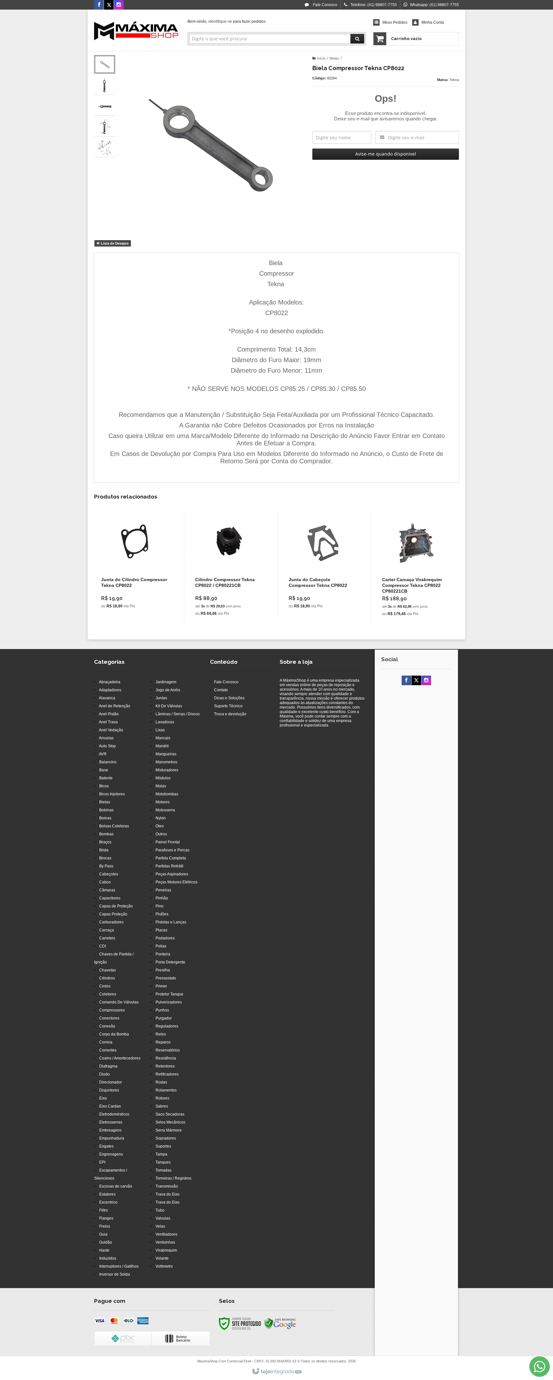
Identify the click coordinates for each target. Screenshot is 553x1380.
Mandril (162, 746)
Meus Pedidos (394, 22)
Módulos (163, 778)
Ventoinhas (165, 1242)
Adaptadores (110, 690)
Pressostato (166, 978)
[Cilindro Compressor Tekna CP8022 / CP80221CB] (229, 567)
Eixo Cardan (110, 1106)
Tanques (163, 1162)
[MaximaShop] (136, 31)
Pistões (162, 914)
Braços (105, 842)
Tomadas (164, 1170)
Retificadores (167, 1074)
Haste (104, 1250)
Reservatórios (168, 1050)
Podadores (165, 938)
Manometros (166, 762)
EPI (102, 1162)
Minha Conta (432, 22)
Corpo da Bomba (114, 1034)
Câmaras (107, 890)
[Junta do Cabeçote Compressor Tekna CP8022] (323, 563)
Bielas (334, 58)
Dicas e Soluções (229, 698)
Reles (161, 1034)
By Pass (106, 866)
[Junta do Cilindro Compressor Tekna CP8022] (135, 563)
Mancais (163, 738)
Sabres (162, 1106)
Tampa (161, 1154)
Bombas (106, 834)
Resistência (166, 1058)
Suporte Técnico (228, 706)
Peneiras (163, 890)
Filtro (103, 1210)
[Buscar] (357, 39)
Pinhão (162, 898)
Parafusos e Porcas (172, 850)
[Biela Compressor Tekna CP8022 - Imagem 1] (104, 64)
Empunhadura (111, 1138)
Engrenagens (111, 1154)
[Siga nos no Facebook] (99, 5)
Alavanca (107, 698)
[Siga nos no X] (109, 5)
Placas (161, 930)
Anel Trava (108, 722)
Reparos (163, 1042)
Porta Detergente (170, 962)
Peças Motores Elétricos (176, 882)
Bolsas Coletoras (114, 826)
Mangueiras (166, 754)
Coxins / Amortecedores (119, 1058)
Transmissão (167, 1186)
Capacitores (109, 898)
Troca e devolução (230, 714)
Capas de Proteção (116, 906)
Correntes (107, 1050)
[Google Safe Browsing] (280, 1323)
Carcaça (106, 930)
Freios (104, 1226)
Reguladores (167, 1026)
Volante (162, 1258)
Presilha (163, 970)
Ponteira (163, 954)
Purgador (164, 1018)
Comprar (139, 586)
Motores (163, 802)
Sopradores (166, 1138)
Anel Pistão (109, 714)
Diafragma (108, 1066)
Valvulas (163, 1218)
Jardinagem (166, 682)
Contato (221, 690)
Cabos (105, 882)
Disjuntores (109, 1090)
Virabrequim (166, 1250)
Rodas (161, 1082)
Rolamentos (166, 1090)
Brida (103, 850)
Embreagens (110, 1130)
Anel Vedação (111, 730)
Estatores (107, 1194)
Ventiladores (166, 1234)
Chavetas (107, 970)
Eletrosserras (110, 1122)
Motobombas (167, 794)
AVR (103, 754)
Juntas (161, 698)
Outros (161, 834)
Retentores (165, 1066)
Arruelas (106, 738)
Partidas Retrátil (169, 866)
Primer (161, 986)
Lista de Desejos (114, 243)
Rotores (162, 1098)
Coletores (107, 994)
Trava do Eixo (168, 1194)
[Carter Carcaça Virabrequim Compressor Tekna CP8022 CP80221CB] (416, 567)
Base (103, 770)
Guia (103, 1234)
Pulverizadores (169, 1002)
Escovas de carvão (115, 1186)
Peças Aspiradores (172, 874)
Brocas (105, 858)
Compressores (112, 1010)
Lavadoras (165, 722)
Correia (105, 1042)
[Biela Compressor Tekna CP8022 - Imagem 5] (104, 147)
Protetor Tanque (169, 994)
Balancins (107, 762)
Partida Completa (171, 858)
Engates (106, 1146)
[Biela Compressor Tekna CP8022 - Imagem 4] (104, 127)
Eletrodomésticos (114, 1114)
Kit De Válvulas (169, 706)
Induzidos (107, 1258)
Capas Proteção (113, 914)
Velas (160, 1226)
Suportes (163, 1146)
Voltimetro (164, 1266)
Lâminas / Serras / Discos (178, 714)
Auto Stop (107, 746)
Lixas (160, 730)
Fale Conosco (324, 5)
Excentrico (108, 1202)
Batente (106, 778)
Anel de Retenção (114, 706)
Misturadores (167, 770)
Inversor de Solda (114, 1274)
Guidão (105, 1242)
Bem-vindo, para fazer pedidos (227, 21)
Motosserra (165, 810)
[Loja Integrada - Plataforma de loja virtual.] (276, 1372)
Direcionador (110, 1082)
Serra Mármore (169, 1130)
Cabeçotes (108, 874)
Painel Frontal (168, 842)
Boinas (105, 818)
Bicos (104, 786)
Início (321, 58)
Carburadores (111, 922)
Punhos (162, 1010)
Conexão (107, 1026)
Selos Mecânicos (170, 1122)
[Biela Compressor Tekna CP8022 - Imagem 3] (104, 106)
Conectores (109, 1018)
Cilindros (107, 978)
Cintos (104, 986)
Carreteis (107, 938)
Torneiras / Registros (173, 1178)
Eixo (103, 1098)
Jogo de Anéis (168, 690)
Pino (160, 906)
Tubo (160, 1210)
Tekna (454, 80)
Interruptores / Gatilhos (119, 1266)
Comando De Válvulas (119, 1002)
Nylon (161, 818)
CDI (102, 946)
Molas (161, 786)
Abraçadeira (109, 682)
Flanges (106, 1218)
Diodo (104, 1074)
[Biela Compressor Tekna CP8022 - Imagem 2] (104, 85)
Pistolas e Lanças (171, 922)
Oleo (160, 826)
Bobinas (106, 810)
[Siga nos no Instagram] (119, 5)
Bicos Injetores (112, 794)
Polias (161, 946)
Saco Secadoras (170, 1114)
